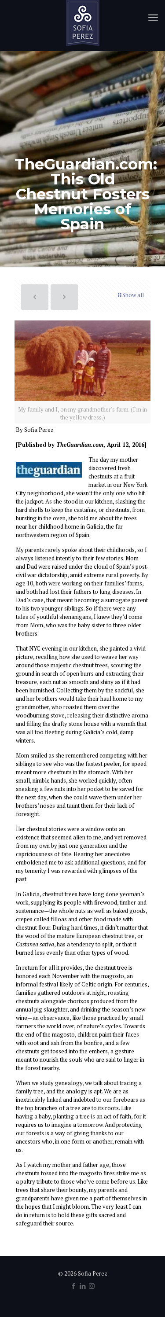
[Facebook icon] (73, 1285)
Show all (133, 295)
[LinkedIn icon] (82, 1285)
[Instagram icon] (91, 1285)
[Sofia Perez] (82, 23)
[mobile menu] (153, 17)
